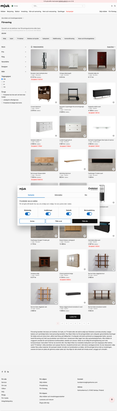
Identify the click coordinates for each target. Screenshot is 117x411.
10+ (4, 87)
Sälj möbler (43, 382)
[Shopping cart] (114, 5)
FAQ (2, 392)
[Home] (5, 6)
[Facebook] (2, 371)
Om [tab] (86, 195)
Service (3, 382)
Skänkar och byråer (33, 38)
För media (4, 398)
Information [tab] (58, 195)
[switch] (48, 213)
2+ (4, 82)
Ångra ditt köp (44, 403)
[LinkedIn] (8, 371)
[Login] (111, 5)
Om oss (4, 385)
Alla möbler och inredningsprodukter (11, 18)
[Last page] (88, 323)
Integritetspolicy (7, 401)
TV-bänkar (20, 38)
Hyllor (11, 38)
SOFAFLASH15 (63, 1)
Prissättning (43, 385)
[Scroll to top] (112, 399)
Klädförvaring (57, 38)
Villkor (3, 388)
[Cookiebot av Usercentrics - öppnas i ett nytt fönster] (90, 189)
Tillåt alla (85, 221)
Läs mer (3, 33)
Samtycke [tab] (31, 195)
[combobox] (58, 6)
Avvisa (32, 221)
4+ (4, 84)
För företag (43, 388)
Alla (4, 79)
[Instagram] (5, 371)
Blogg (3, 395)
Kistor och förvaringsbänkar (86, 38)
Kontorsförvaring (69, 38)
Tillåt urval (58, 221)
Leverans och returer (46, 399)
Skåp (4, 38)
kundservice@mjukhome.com (87, 382)
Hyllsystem (46, 38)
